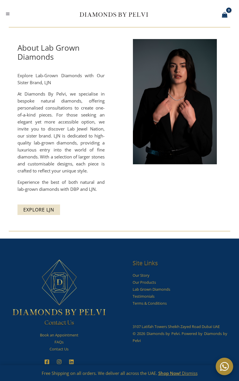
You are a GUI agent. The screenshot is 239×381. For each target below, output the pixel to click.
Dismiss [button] (190, 373)
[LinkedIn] (71, 361)
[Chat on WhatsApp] (224, 366)
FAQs (59, 342)
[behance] (59, 361)
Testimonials (143, 296)
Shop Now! (170, 373)
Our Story (141, 275)
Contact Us (59, 349)
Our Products (144, 282)
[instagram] (47, 361)
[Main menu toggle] (7, 14)
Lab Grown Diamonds (151, 289)
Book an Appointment (59, 335)
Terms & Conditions (150, 303)
